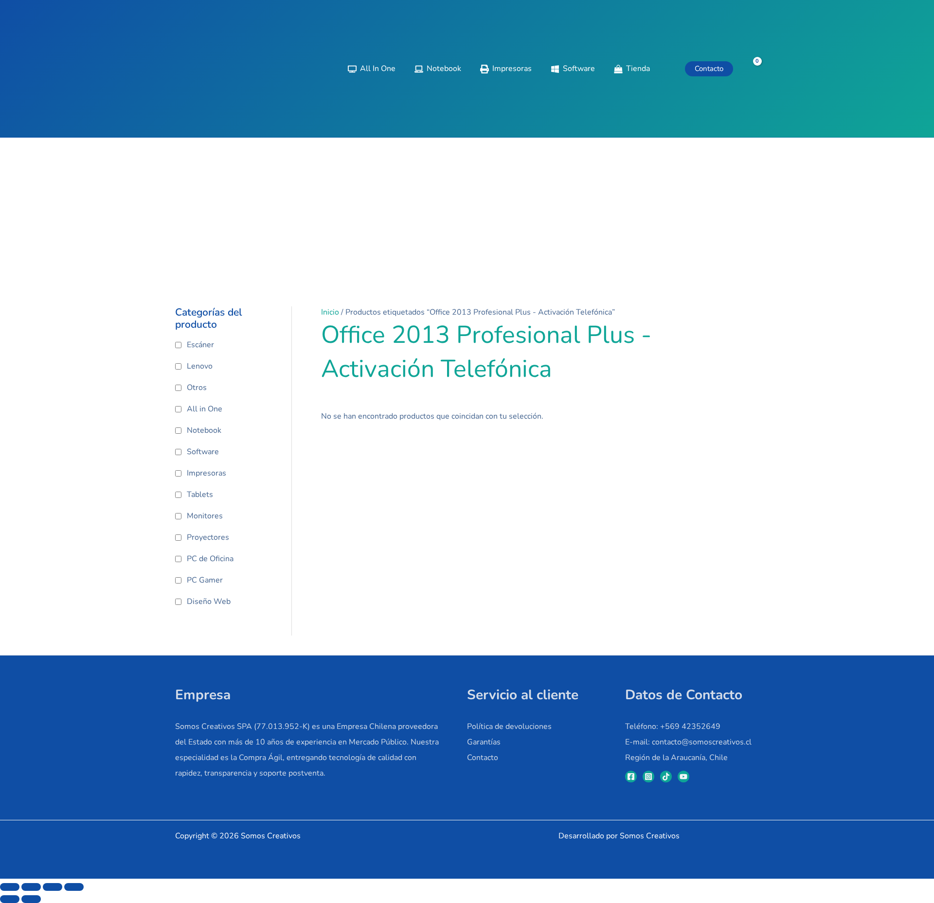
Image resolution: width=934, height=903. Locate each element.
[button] (709, 68)
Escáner (200, 344)
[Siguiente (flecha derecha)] (31, 899)
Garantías (484, 742)
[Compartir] (52, 887)
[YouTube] (683, 776)
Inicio (330, 312)
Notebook (204, 430)
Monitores (205, 516)
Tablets (200, 494)
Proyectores (208, 537)
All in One (204, 409)
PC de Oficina (210, 558)
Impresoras (206, 473)
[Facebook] (631, 776)
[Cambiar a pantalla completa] (31, 887)
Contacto (482, 757)
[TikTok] (666, 776)
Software (203, 451)
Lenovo (200, 366)
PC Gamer (205, 580)
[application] (654, 68)
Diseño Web (209, 601)
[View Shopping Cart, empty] (751, 68)
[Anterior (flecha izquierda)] (9, 899)
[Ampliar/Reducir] (9, 887)
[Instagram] (648, 776)
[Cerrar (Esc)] (74, 887)
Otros (197, 387)
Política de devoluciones (509, 726)
